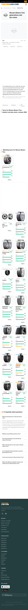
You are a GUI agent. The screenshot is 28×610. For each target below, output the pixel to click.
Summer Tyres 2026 (5, 520)
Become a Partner (5, 577)
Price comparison (5, 531)
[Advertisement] (14, 67)
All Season (23, 105)
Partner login (4, 575)
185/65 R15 (5, 46)
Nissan (14, 8)
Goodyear (3, 560)
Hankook (3, 564)
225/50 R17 (3, 544)
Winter (14, 105)
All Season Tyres (5, 525)
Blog (2, 572)
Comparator (4, 529)
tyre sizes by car (7, 8)
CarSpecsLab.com (5, 579)
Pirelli (2, 562)
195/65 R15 (12, 46)
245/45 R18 (3, 548)
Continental (3, 554)
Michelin (3, 556)
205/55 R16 (19, 46)
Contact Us (3, 570)
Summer (6, 105)
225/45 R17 (3, 540)
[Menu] (26, 4)
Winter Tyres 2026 (5, 523)
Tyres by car (4, 527)
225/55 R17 (3, 546)
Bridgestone (4, 558)
